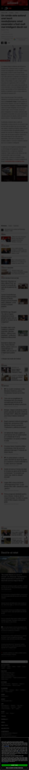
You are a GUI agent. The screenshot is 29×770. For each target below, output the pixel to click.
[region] (14, 753)
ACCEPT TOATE (14, 765)
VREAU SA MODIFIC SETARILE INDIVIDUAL (14, 767)
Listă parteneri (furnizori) (4, 762)
